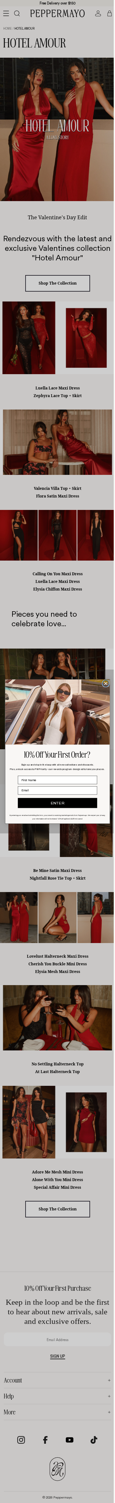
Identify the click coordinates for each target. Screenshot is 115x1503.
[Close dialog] (104, 683)
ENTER (56, 803)
